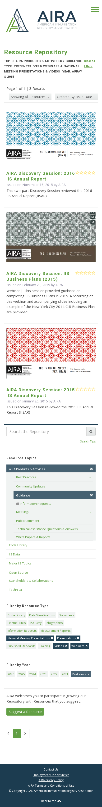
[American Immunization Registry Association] (41, 20)
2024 (32, 674)
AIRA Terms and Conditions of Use (51, 786)
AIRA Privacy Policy (51, 780)
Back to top (49, 801)
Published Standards (21, 646)
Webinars (77, 646)
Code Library (16, 615)
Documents (66, 615)
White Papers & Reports (33, 537)
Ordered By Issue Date (75, 97)
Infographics (54, 623)
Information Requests (35, 503)
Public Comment (27, 520)
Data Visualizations (42, 615)
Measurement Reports (55, 631)
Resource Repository (35, 52)
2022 (54, 674)
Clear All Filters (89, 63)
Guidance (23, 495)
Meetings (22, 511)
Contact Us (51, 769)
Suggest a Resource (25, 711)
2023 (43, 674)
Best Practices (26, 477)
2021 (65, 674)
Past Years (79, 674)
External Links (17, 623)
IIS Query (36, 623)
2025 (21, 674)
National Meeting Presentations (29, 638)
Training (44, 646)
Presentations (66, 638)
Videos (59, 646)
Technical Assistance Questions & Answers (47, 529)
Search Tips (88, 441)
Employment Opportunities (51, 775)
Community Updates (30, 486)
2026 (11, 674)
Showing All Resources (28, 97)
